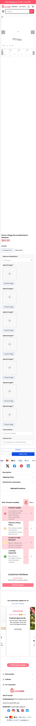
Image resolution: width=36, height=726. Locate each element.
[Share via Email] (28, 466)
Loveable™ (15, 720)
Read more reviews (18, 665)
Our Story (22, 7)
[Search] (31, 11)
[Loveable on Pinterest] (22, 711)
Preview (18, 450)
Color (4, 246)
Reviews (14, 7)
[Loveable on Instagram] (13, 711)
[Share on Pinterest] (21, 466)
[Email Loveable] (27, 711)
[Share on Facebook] (14, 466)
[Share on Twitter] (8, 466)
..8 (12, 45)
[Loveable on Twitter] (18, 711)
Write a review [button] (18, 585)
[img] (18, 611)
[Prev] (3, 32)
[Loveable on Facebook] (9, 711)
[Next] (33, 32)
